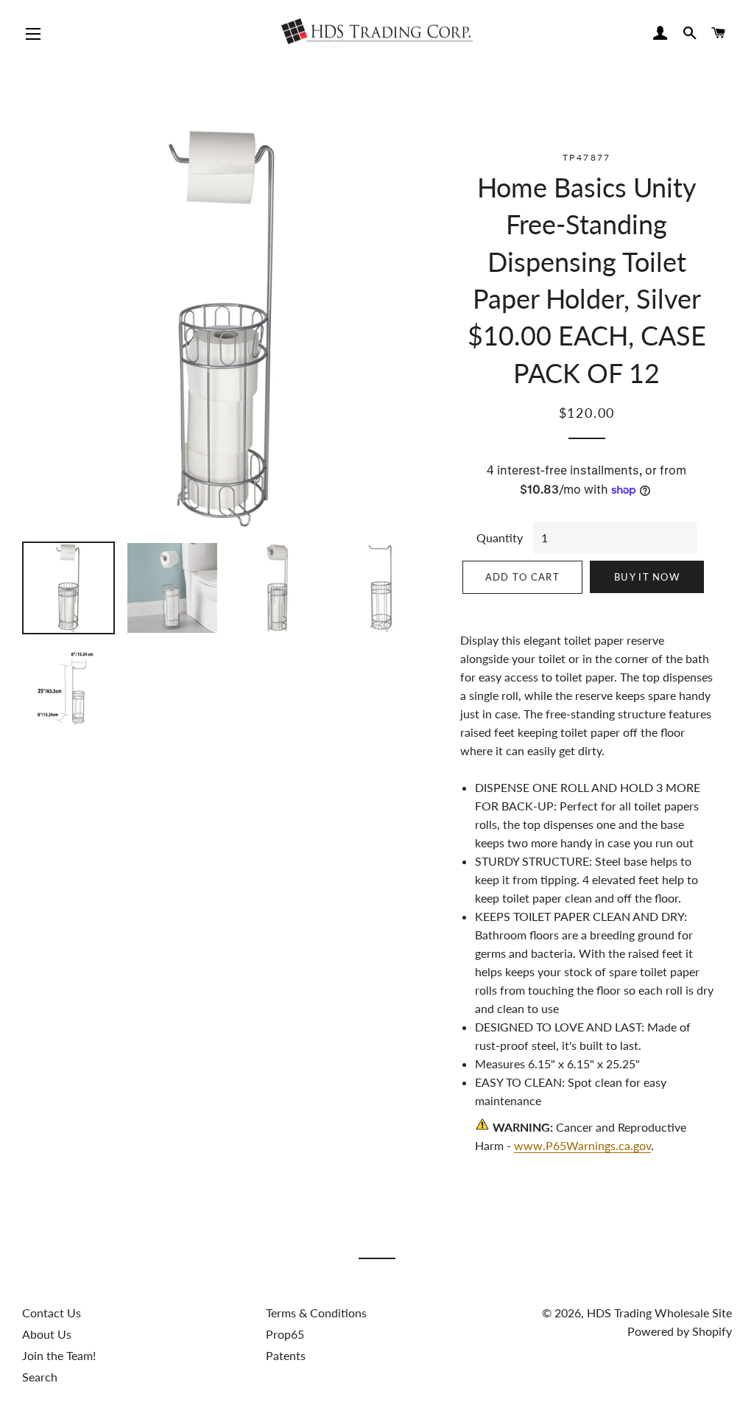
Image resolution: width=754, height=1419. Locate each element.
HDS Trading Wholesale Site (659, 1313)
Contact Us (51, 1313)
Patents (286, 1355)
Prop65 (285, 1334)
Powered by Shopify (679, 1331)
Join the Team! (59, 1355)
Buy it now (647, 577)
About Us (46, 1334)
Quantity (499, 537)
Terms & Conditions (316, 1313)
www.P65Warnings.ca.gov (582, 1145)
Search (39, 1377)
